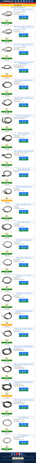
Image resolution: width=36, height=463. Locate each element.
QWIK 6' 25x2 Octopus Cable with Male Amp (24, 382)
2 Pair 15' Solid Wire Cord (23, 417)
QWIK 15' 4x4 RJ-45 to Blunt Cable (23, 257)
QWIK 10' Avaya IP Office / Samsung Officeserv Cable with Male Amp (23, 63)
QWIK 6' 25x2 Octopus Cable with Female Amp (23, 399)
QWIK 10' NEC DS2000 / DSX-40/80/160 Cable (23, 98)
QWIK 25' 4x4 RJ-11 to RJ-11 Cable (23, 275)
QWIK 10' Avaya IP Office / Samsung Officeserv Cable (23, 10)
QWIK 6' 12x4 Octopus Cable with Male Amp (24, 346)
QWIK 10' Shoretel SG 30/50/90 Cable (23, 186)
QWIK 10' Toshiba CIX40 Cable (23, 169)
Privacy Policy (23, 460)
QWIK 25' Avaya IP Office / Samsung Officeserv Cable (23, 45)
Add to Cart (23, 18)
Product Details (23, 16)
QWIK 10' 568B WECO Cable (23, 222)
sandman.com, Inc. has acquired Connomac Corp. (18, 3)
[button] (18, 1)
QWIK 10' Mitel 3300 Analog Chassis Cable (23, 80)
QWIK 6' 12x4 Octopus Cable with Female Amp (23, 364)
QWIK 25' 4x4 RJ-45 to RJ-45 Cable (23, 293)
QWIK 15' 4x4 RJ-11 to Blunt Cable (23, 240)
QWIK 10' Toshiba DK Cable (23, 133)
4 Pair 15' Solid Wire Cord (23, 435)
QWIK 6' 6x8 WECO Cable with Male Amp (23, 311)
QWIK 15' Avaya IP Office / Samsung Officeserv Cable (23, 27)
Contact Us (13, 460)
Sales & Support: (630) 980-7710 (18, 455)
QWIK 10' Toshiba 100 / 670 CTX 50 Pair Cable (23, 151)
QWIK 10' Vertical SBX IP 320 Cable (23, 204)
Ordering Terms (17, 460)
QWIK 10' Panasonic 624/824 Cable (23, 115)
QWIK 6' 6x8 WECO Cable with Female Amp (24, 328)
